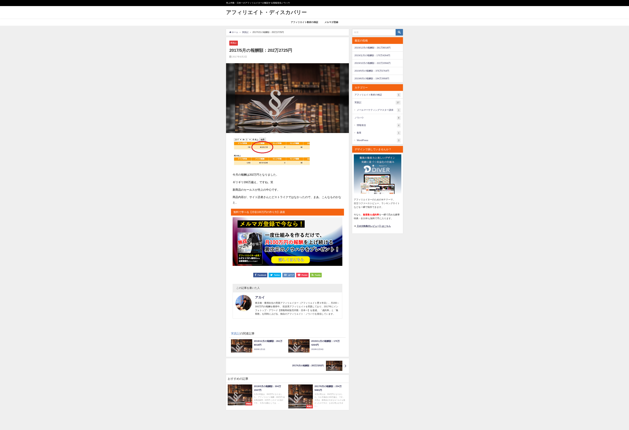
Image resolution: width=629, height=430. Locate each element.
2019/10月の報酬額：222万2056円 (372, 63)
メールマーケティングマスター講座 (378, 110)
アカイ (260, 297)
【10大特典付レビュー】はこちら (373, 226)
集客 (378, 133)
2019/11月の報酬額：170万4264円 (372, 55)
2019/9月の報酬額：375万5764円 (371, 71)
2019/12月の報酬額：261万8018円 (372, 48)
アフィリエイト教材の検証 (304, 22)
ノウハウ (376, 117)
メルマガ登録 (331, 22)
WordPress (378, 140)
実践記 (233, 43)
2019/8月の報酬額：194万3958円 (371, 78)
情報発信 (378, 125)
